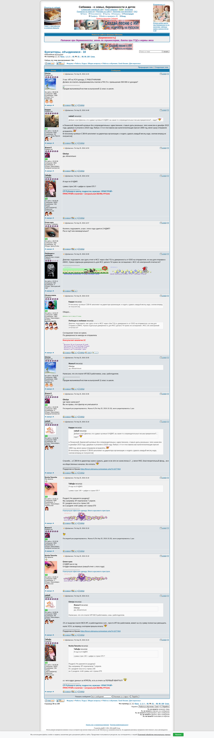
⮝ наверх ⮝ (49, 105)
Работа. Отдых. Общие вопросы (88, 63)
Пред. (62, 56)
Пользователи (95, 14)
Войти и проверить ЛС (109, 16)
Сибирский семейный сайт (92, 10)
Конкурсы (117, 14)
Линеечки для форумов (122, 12)
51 (78, 56)
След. (93, 56)
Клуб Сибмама (111, 10)
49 (73, 56)
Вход (123, 16)
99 (85, 56)
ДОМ (121, 10)
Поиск (84, 14)
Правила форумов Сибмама (107, 18)
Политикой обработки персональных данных (154, 734)
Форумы (70, 63)
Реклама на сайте (103, 12)
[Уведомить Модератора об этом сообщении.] (168, 74)
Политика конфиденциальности (119, 725)
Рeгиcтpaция (128, 14)
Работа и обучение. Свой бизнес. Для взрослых (122, 63)
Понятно (178, 734)
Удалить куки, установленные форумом (97, 725)
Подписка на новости (85, 12)
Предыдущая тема (145, 67)
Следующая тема (161, 67)
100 (88, 56)
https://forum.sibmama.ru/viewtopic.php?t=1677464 (100, 469)
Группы (107, 14)
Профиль (94, 16)
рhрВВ (103, 728)
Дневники (129, 10)
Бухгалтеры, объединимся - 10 (65, 51)
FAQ (135, 12)
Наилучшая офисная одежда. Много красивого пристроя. (86, 511)
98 (82, 56)
